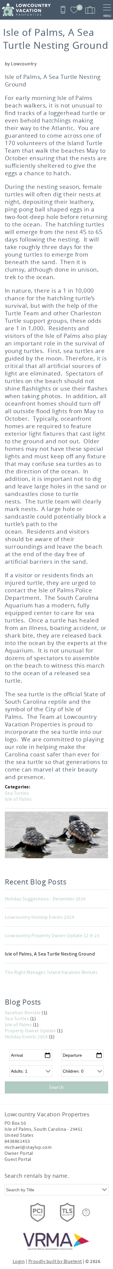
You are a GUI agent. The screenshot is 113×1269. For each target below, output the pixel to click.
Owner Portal (19, 1153)
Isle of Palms (18, 799)
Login (19, 1261)
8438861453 (17, 1141)
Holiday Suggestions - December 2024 (45, 899)
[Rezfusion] (86, 1212)
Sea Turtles (17, 793)
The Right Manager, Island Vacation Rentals (51, 972)
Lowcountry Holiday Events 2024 (39, 917)
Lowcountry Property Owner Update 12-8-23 (52, 936)
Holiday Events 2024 (27, 1037)
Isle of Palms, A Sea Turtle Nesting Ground (50, 954)
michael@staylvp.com (28, 1147)
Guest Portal (18, 1159)
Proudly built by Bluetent (55, 1261)
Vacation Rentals (23, 1013)
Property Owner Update (31, 1031)
